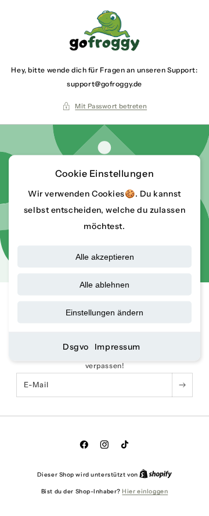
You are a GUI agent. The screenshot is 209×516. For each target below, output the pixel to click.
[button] (104, 106)
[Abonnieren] (182, 385)
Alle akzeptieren (104, 256)
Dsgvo (76, 346)
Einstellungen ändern (104, 312)
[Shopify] (155, 474)
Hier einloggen (145, 491)
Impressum (117, 346)
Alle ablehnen (104, 284)
